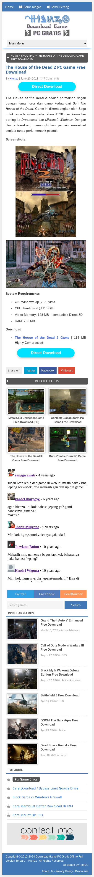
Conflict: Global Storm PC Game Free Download (67, 420)
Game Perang (60, 7)
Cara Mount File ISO (28, 815)
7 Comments (51, 78)
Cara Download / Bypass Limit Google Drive (45, 788)
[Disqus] (47, 524)
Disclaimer (81, 871)
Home (9, 7)
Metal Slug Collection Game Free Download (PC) (26, 420)
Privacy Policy (64, 871)
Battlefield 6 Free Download (60, 695)
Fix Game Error (26, 779)
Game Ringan (33, 7)
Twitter (30, 370)
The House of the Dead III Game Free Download (26, 458)
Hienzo (14, 78)
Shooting (28, 55)
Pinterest (67, 370)
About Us (47, 871)
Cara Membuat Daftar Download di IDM (43, 806)
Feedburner (73, 594)
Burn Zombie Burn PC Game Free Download (67, 458)
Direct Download (47, 86)
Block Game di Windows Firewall (37, 797)
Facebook (47, 370)
